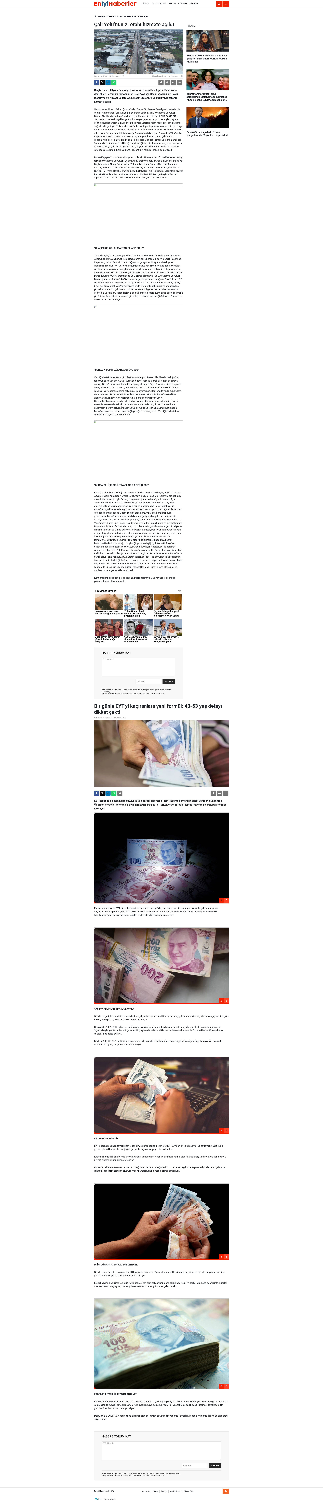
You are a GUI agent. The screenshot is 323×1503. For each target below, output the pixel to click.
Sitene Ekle (188, 1491)
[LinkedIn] (108, 82)
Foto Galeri (159, 3)
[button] (167, 82)
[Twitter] (102, 82)
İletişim (164, 1491)
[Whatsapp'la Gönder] (113, 82)
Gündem (182, 3)
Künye (155, 1491)
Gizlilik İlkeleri (175, 1491)
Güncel (146, 3)
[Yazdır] (161, 82)
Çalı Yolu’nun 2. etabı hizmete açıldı (133, 16)
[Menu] (225, 4)
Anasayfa (101, 16)
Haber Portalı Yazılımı (106, 1499)
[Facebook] (96, 82)
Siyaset (194, 3)
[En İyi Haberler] (115, 3)
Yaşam (172, 3)
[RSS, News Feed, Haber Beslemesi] (226, 1491)
